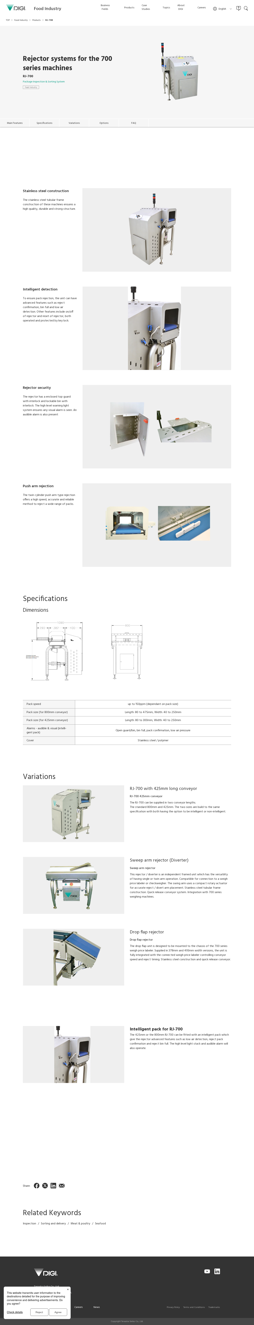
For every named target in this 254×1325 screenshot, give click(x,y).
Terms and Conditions (194, 1307)
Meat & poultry (80, 1223)
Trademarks (214, 1307)
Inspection (29, 1223)
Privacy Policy (173, 1307)
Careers (78, 1307)
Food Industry (31, 87)
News (97, 1307)
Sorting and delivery (53, 1223)
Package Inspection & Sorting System (44, 82)
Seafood (100, 1223)
